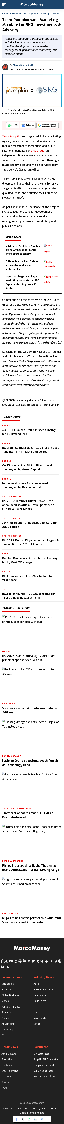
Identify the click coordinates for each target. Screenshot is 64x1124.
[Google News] (10, 961)
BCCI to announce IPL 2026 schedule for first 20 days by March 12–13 (28, 596)
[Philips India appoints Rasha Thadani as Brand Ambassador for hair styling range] (32, 841)
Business (14, 13)
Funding (6, 426)
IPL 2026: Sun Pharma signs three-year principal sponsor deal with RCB (29, 658)
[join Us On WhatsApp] (12, 126)
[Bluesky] (2, 967)
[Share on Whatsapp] (29, 1119)
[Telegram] (51, 961)
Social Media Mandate (28, 404)
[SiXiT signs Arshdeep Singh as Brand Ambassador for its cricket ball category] (51, 248)
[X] (6, 961)
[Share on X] (22, 1119)
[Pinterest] (20, 961)
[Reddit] (46, 961)
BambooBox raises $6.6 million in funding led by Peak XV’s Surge (29, 560)
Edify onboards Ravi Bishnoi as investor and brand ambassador (21, 265)
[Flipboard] (33, 961)
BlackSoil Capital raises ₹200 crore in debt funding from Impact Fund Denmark (30, 450)
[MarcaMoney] (32, 5)
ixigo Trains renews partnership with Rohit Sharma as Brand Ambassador (31, 920)
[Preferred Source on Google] (47, 126)
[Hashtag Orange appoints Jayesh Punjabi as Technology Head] (32, 736)
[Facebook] (2, 961)
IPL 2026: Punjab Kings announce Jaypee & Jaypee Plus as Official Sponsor (30, 542)
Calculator (40, 1047)
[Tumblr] (38, 961)
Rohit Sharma (10, 913)
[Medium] (29, 961)
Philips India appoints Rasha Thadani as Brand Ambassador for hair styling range (30, 868)
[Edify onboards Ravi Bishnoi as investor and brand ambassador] (51, 264)
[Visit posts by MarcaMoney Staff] (5, 67)
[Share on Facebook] (16, 1119)
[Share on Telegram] (41, 1119)
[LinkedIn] (24, 961)
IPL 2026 (6, 651)
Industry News (43, 977)
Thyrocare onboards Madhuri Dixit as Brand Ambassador (27, 815)
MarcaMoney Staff (23, 65)
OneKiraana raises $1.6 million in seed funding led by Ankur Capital (27, 467)
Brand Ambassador (13, 861)
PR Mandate (47, 400)
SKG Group (37, 151)
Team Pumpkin (11, 136)
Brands (23, 13)
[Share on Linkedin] (35, 1119)
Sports (6, 572)
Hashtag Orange (11, 756)
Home (5, 13)
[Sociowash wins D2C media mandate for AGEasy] (32, 684)
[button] (4, 4)
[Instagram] (15, 961)
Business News (11, 977)
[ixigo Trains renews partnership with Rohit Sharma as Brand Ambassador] (32, 894)
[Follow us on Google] (28, 126)
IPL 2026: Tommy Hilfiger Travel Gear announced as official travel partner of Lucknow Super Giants (28, 505)
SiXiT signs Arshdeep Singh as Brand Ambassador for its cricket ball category (23, 249)
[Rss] (7, 967)
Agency (32, 13)
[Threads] (59, 961)
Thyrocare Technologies (16, 809)
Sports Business (11, 496)
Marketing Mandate (27, 400)
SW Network (9, 704)
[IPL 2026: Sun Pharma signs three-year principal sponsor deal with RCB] (32, 632)
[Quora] (42, 961)
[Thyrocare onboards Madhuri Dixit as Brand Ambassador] (32, 789)
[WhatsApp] (55, 961)
